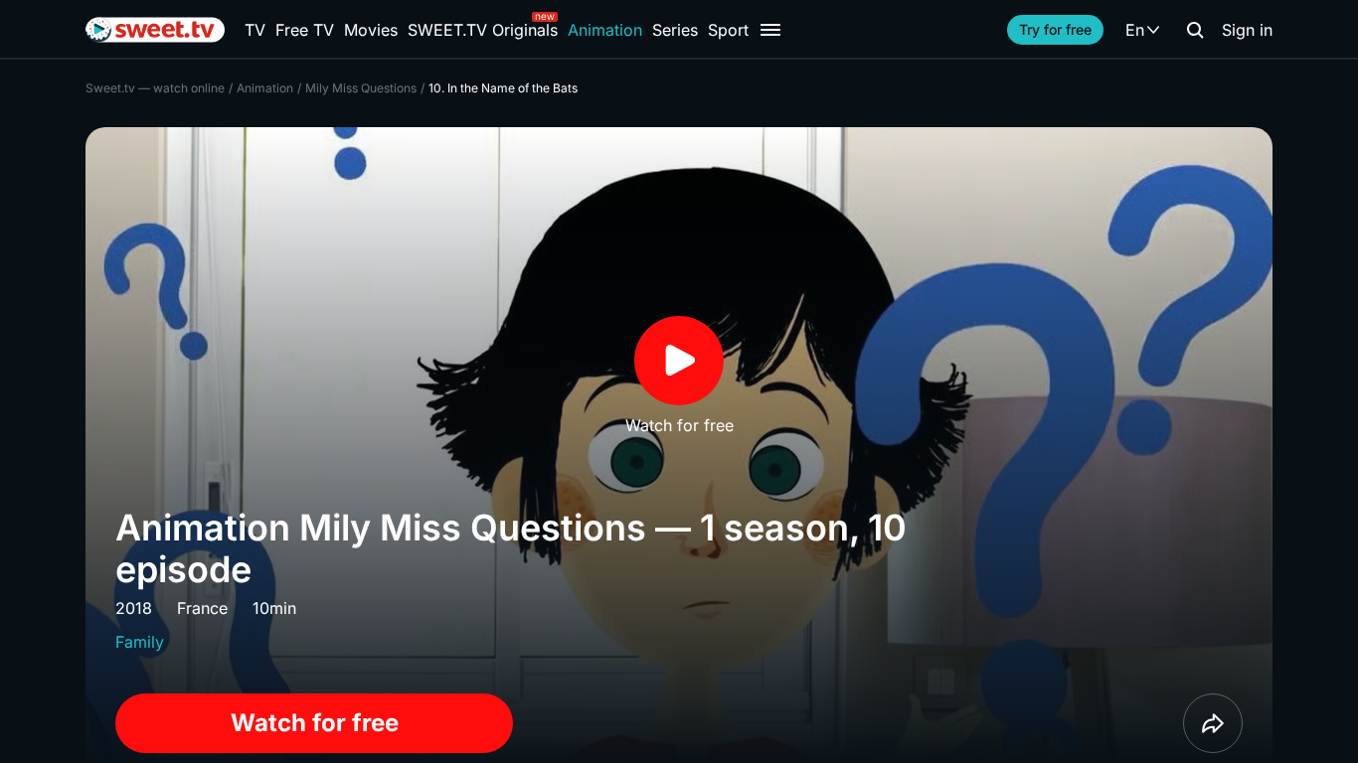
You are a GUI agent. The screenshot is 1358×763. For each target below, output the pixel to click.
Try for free (1055, 29)
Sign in (1247, 30)
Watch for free (315, 722)
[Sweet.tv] (155, 30)
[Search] (1195, 30)
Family (139, 642)
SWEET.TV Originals (483, 30)
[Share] (1213, 723)
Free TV (304, 30)
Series (675, 30)
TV (255, 30)
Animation (605, 30)
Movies (371, 30)
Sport (728, 30)
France (202, 608)
